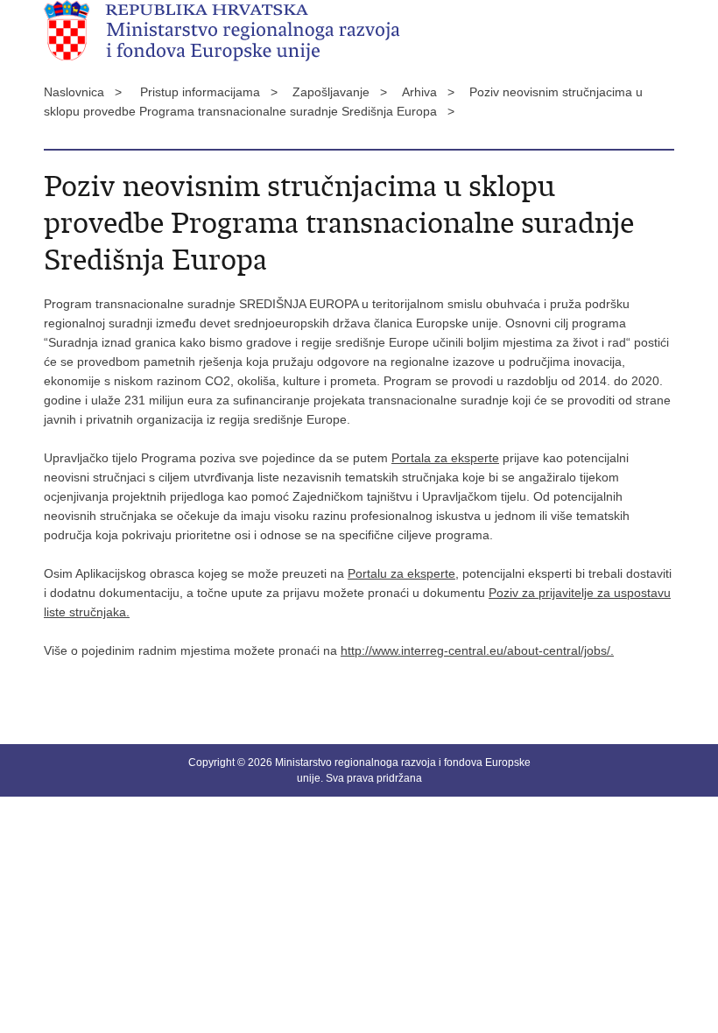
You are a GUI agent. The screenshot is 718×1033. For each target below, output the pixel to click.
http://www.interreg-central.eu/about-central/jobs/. (477, 650)
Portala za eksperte (445, 458)
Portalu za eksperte (401, 573)
